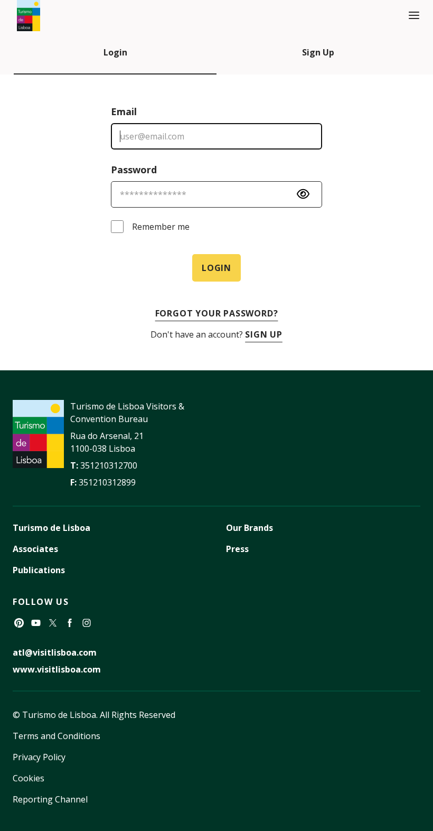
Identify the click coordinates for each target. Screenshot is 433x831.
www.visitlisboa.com (57, 669)
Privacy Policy (39, 757)
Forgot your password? (216, 313)
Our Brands (249, 528)
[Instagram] (86, 623)
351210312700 (108, 465)
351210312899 (107, 482)
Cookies (28, 778)
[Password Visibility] (303, 194)
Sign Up (318, 52)
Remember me (161, 226)
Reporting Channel (50, 799)
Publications (39, 570)
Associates (35, 549)
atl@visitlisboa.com (55, 652)
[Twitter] (52, 623)
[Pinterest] (19, 623)
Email (124, 111)
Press (237, 549)
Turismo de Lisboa (51, 528)
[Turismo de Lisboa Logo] (28, 15)
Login (115, 52)
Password (134, 169)
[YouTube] (36, 623)
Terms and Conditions (56, 736)
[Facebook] (69, 623)
